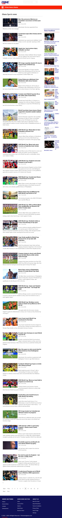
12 (37, 488)
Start (4, 488)
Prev (9, 488)
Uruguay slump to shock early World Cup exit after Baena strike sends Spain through (29, 255)
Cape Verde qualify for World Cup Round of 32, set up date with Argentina (28, 239)
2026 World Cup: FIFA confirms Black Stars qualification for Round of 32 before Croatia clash (29, 206)
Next (4, 491)
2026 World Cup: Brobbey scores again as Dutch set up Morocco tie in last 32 (29, 303)
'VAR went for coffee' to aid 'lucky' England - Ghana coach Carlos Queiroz (28, 427)
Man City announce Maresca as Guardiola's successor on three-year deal (29, 20)
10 (31, 488)
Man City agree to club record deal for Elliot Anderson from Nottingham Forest (29, 351)
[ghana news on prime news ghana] (5, 3)
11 (34, 488)
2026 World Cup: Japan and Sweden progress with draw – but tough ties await (29, 287)
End (8, 491)
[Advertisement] (53, 20)
